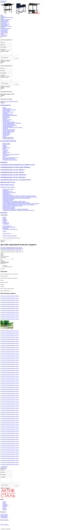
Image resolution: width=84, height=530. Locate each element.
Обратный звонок (4, 32)
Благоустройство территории (8, 140)
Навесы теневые (6, 132)
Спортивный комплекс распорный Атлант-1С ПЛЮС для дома (17, 164)
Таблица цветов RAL (7, 194)
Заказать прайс (3, 36)
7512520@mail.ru (4, 31)
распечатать (2, 263)
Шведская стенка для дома (7, 182)
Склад (4, 507)
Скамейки (5, 150)
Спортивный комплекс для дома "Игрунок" (12, 172)
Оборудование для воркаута (9, 207)
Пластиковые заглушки (8, 200)
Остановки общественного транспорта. (11, 154)
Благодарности (6, 222)
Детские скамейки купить (8, 131)
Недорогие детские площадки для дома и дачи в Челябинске (15, 209)
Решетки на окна (6, 147)
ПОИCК (2, 241)
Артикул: (2, 253)
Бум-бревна (5, 113)
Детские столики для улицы (9, 130)
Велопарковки (6, 155)
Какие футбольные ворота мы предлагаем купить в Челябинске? (16, 198)
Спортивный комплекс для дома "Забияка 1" (12, 169)
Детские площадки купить (8, 124)
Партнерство (3, 162)
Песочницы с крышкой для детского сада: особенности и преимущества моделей (20, 196)
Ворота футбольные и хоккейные (10, 115)
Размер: (2, 255)
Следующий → (3, 467)
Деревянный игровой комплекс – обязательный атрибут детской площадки (18, 210)
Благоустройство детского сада (9, 192)
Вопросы (5, 509)
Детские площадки (5, 105)
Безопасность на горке (7, 191)
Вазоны (4, 145)
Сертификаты (6, 223)
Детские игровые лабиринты (9, 129)
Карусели (5, 118)
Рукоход (4, 136)
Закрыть (2, 87)
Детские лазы (6, 135)
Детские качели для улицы (8, 199)
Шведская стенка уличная (8, 138)
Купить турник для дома (7, 184)
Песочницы (5, 128)
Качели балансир (6, 117)
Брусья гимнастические (8, 114)
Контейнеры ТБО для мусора (9, 158)
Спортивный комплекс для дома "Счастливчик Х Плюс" (15, 179)
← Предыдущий (3, 466)
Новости (5, 508)
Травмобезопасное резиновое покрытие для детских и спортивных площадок (19, 195)
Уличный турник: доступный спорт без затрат (12, 205)
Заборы (4, 148)
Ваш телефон (3, 47)
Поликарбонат (6, 193)
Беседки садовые (6, 143)
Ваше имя (2, 42)
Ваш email (2, 44)
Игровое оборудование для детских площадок (12, 127)
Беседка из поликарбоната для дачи (10, 157)
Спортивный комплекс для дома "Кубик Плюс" (13, 174)
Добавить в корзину (4, 262)
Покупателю (3, 212)
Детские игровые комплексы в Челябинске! (12, 123)
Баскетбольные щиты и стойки (9, 109)
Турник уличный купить (8, 137)
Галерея (4, 221)
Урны (4, 156)
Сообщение (2, 49)
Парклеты (5, 146)
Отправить (8, 60)
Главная (4, 217)
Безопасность (6, 190)
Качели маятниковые (7, 119)
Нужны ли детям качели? (8, 189)
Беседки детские (6, 110)
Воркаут (4, 107)
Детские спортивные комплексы (10, 125)
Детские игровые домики (8, 111)
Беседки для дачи (6, 144)
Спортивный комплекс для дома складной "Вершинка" (15, 167)
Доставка (5, 219)
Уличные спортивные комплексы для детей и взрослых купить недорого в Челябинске (21, 203)
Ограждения (5, 149)
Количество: (3, 257)
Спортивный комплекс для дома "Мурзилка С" (13, 177)
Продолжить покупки (5, 101)
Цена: (1, 260)
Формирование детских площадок (7, 187)
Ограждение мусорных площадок (10, 159)
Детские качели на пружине (9, 121)
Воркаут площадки (7, 108)
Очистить (2, 60)
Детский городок (6, 134)
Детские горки (6, 116)
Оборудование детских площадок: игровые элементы (14, 201)
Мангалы (5, 153)
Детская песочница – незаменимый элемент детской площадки (16, 202)
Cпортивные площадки (8, 126)
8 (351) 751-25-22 (4, 30)
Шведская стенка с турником (9, 206)
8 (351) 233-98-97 (4, 516)
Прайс (4, 218)
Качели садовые (6, 152)
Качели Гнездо (6, 120)
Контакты (5, 220)
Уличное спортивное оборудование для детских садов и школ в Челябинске (19, 204)
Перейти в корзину (14, 101)
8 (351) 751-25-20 (4, 29)
